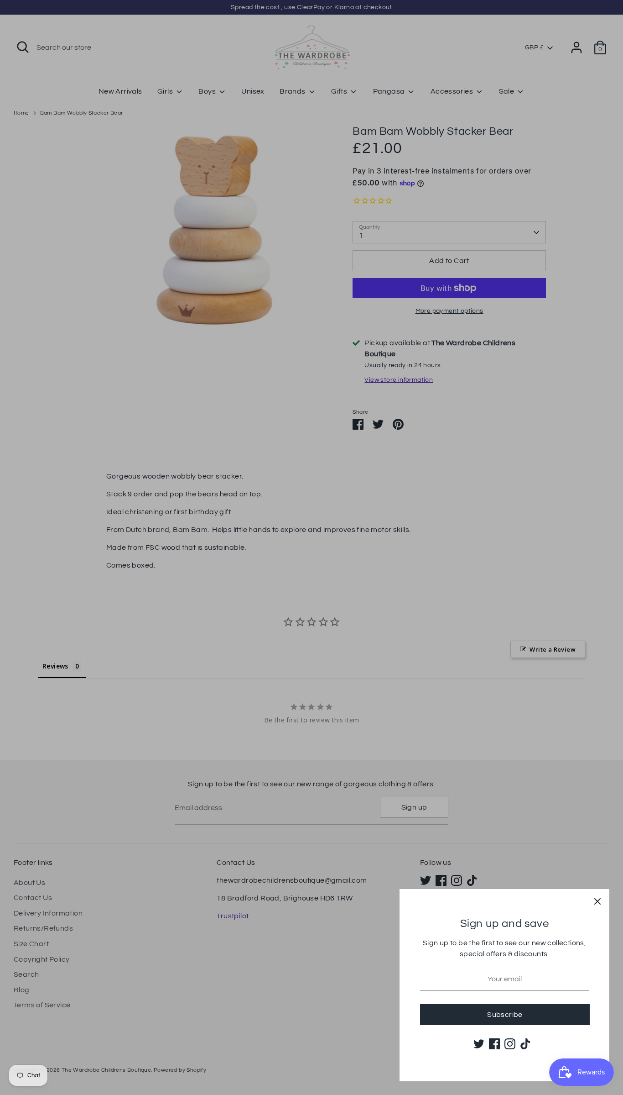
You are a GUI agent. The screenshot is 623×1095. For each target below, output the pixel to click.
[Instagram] (509, 1043)
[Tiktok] (525, 1043)
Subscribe (505, 1014)
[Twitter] (478, 1043)
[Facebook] (494, 1043)
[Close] (597, 901)
